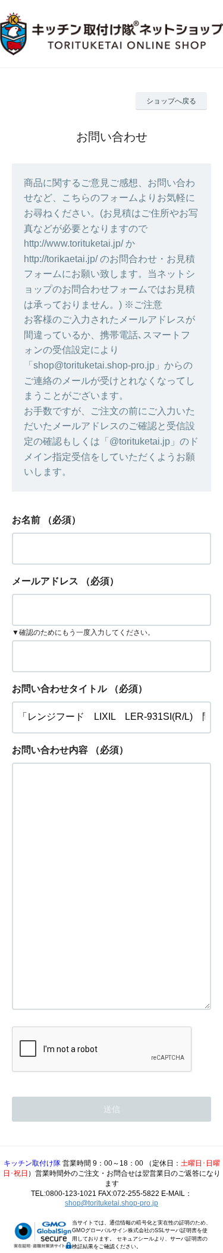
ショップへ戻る (171, 101)
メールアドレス (45, 581)
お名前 (26, 520)
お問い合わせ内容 (50, 750)
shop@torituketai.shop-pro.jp (111, 1203)
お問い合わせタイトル (59, 689)
